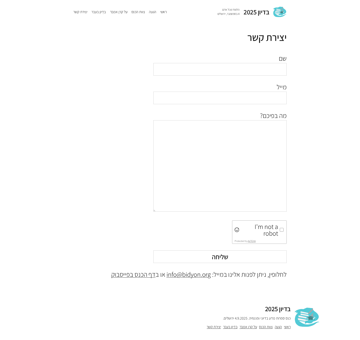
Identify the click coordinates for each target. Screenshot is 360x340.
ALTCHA (252, 241)
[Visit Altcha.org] (237, 230)
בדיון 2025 (256, 12)
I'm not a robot (266, 229)
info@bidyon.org (188, 274)
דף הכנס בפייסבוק (133, 274)
